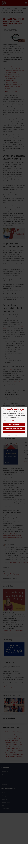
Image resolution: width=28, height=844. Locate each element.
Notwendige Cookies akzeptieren (14, 428)
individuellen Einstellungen (10, 421)
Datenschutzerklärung (14, 435)
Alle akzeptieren (14, 424)
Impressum (5, 435)
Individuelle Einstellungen (14, 432)
